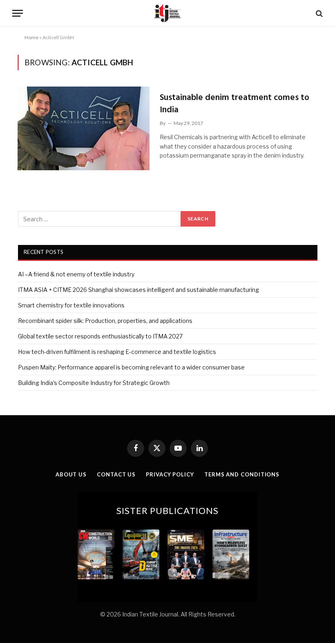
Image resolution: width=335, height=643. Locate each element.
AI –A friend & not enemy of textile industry (76, 274)
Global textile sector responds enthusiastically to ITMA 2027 (100, 336)
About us (71, 474)
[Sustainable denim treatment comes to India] (84, 128)
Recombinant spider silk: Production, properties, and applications (105, 320)
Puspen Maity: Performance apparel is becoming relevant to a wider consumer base (131, 367)
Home (31, 37)
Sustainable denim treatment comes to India (234, 104)
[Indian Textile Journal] (167, 13)
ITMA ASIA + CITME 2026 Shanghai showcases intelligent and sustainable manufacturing (138, 289)
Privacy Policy (170, 474)
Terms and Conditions (241, 474)
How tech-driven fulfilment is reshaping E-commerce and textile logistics (117, 351)
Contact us (116, 474)
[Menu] (17, 13)
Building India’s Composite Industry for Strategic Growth (94, 382)
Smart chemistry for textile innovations (71, 305)
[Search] (318, 13)
